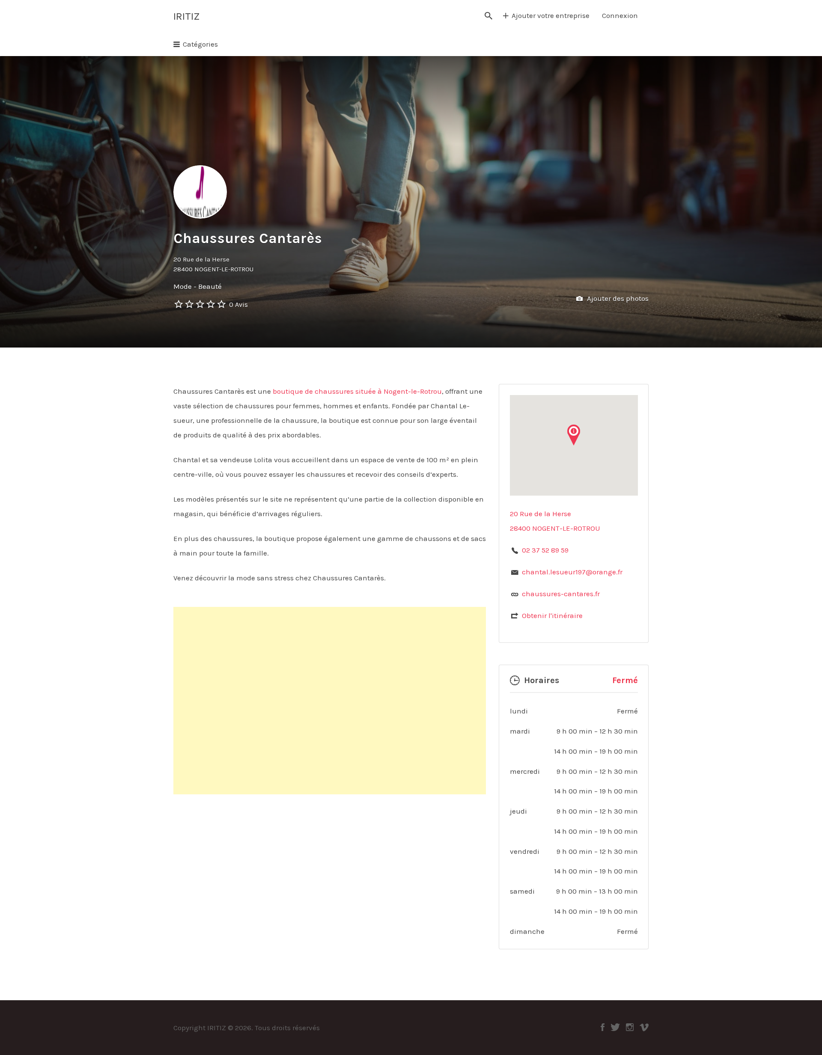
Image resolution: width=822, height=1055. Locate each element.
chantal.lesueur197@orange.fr (572, 572)
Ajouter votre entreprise (551, 15)
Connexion (620, 15)
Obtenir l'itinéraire (552, 615)
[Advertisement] (329, 700)
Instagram (630, 1027)
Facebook (603, 1027)
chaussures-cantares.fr (561, 593)
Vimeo (644, 1027)
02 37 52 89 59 (545, 550)
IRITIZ (186, 16)
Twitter (615, 1027)
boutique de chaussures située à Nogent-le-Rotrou (357, 391)
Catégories (200, 44)
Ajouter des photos (617, 298)
